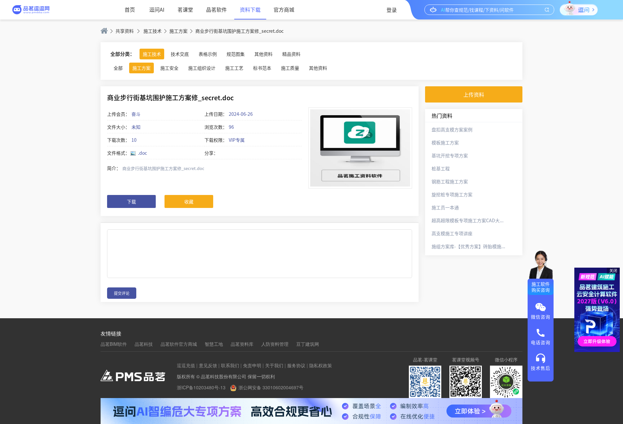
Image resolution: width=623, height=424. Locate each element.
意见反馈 (208, 365)
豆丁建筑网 (307, 344)
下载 (131, 201)
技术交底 (180, 54)
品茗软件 (216, 9)
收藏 (188, 201)
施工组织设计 (201, 68)
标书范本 (262, 68)
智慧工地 (214, 344)
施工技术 (152, 31)
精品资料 (291, 54)
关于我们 (274, 365)
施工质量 (290, 68)
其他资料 (263, 54)
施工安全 (169, 68)
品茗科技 (144, 344)
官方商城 (284, 9)
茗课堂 (185, 9)
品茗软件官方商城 (179, 344)
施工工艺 (234, 68)
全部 (118, 68)
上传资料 (473, 94)
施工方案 (178, 31)
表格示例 (208, 54)
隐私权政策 (320, 365)
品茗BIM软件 (114, 344)
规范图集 (235, 54)
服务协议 (296, 365)
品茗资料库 (242, 344)
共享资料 (125, 31)
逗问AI (157, 9)
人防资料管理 (274, 344)
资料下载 (250, 9)
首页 (130, 9)
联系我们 (230, 365)
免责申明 (252, 365)
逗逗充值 (186, 365)
